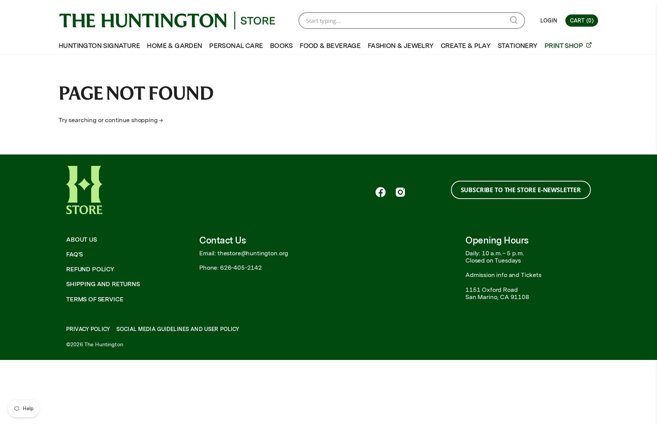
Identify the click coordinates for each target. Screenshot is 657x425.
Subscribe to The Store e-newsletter (521, 190)
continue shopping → (134, 120)
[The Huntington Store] (173, 20)
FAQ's (74, 254)
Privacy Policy (88, 329)
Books (281, 45)
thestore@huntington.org (252, 253)
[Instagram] (400, 192)
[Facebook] (381, 192)
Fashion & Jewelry (401, 45)
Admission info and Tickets (503, 275)
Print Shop (564, 45)
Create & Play (465, 45)
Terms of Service (94, 299)
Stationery (518, 45)
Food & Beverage (330, 45)
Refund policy (90, 269)
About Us (81, 239)
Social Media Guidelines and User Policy (177, 329)
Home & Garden (174, 45)
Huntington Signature (99, 45)
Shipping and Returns (103, 284)
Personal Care (236, 45)
